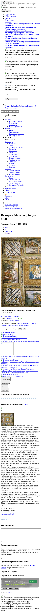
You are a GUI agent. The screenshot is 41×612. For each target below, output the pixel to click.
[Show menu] (13, 2)
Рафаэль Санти (14, 320)
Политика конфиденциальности (20, 608)
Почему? (26, 404)
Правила (18, 606)
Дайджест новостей (11, 99)
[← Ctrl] (20, 341)
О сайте (14, 605)
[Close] (1, 541)
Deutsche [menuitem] (30, 106)
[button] (10, 15)
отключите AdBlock (7, 514)
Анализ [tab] (7, 233)
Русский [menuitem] (7, 106)
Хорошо (32, 581)
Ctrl (20, 329)
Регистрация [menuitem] (13, 108)
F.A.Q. (9, 605)
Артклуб (10, 138)
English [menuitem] (13, 106)
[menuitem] (34, 106)
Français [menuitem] (24, 106)
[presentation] (22, 235)
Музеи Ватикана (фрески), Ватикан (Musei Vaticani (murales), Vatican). (18, 324)
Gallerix (9, 592)
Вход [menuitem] (6, 108)
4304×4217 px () (14, 318)
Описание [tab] (8, 231)
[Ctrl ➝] (20, 358)
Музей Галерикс (10, 116)
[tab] (8, 228)
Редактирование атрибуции (10, 316)
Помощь (4, 605)
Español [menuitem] (18, 106)
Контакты (20, 605)
